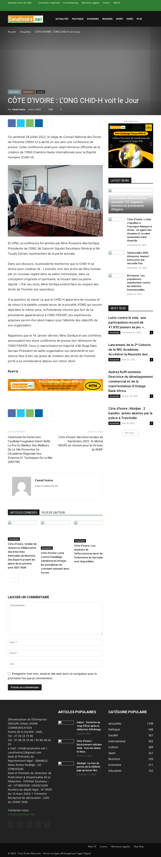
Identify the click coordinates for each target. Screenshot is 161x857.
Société (40, 91)
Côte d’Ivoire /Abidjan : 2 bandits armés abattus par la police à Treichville (130, 413)
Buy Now (139, 846)
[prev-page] (10, 580)
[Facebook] (124, 8)
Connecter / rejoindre (49, 2)
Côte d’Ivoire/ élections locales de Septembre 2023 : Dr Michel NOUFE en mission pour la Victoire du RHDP (81, 443)
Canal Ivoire (18, 109)
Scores (106, 2)
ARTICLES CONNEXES (23, 512)
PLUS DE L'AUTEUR (53, 512)
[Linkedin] (131, 8)
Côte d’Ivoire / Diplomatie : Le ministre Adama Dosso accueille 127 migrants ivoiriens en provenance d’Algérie (129, 202)
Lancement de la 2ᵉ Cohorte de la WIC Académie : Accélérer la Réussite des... (129, 349)
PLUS (139, 18)
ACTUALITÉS (62, 18)
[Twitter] (137, 8)
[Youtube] (150, 8)
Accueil (12, 31)
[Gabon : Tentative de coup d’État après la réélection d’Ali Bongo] (66, 726)
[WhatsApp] (144, 8)
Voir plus (129, 432)
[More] (48, 123)
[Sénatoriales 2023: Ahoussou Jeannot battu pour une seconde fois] (116, 256)
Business (107, 18)
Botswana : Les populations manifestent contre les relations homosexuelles (138, 282)
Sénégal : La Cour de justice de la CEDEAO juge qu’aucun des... (88, 767)
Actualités (25, 31)
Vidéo (129, 18)
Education (28, 91)
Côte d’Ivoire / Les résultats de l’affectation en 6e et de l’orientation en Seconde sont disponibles (88, 553)
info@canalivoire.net (21, 814)
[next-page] (16, 580)
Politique (77, 18)
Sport (119, 18)
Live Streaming (70, 2)
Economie (93, 18)
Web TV (92, 846)
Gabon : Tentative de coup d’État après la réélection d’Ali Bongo (89, 726)
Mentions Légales (90, 2)
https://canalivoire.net (46, 485)
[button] (148, 19)
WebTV (116, 2)
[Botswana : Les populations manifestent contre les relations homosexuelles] (116, 279)
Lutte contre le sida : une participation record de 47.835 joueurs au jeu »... (127, 322)
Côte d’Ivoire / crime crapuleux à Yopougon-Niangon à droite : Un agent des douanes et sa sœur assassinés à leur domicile (139, 230)
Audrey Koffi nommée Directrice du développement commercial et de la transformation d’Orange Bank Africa (130, 381)
